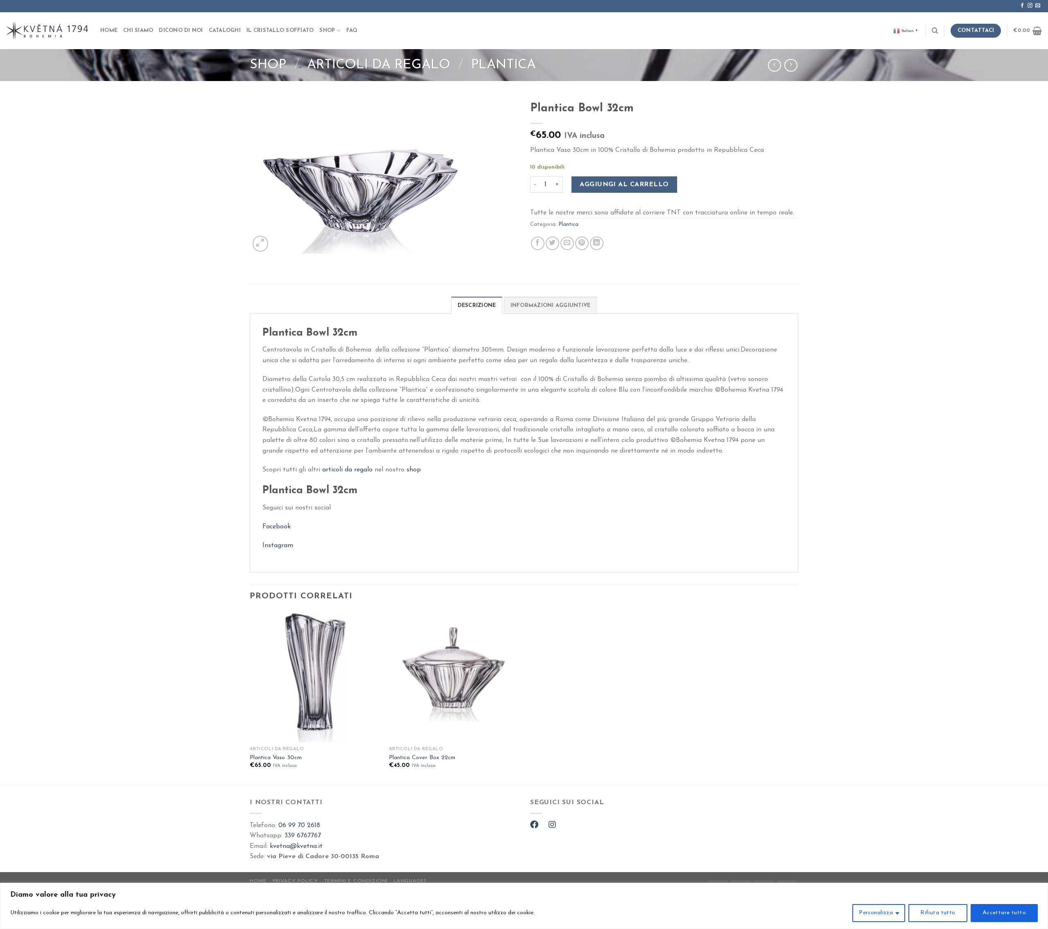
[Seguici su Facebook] (1022, 6)
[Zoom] (261, 244)
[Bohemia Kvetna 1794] (47, 30)
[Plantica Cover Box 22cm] (454, 676)
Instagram (277, 545)
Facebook (276, 526)
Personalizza (876, 913)
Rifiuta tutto (937, 913)
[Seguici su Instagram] (1030, 6)
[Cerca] (935, 30)
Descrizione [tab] (477, 305)
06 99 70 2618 (299, 825)
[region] (524, 906)
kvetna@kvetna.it (296, 846)
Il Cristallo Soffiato (280, 30)
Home (108, 30)
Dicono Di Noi (181, 30)
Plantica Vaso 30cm (276, 758)
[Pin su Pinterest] (582, 243)
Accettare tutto (1004, 913)
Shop (327, 30)
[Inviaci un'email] (1037, 6)
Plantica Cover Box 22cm (422, 758)
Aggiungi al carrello (624, 184)
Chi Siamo (138, 30)
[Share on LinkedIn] (596, 243)
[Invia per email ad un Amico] (567, 243)
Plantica (503, 65)
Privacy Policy (295, 881)
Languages (410, 881)
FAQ (352, 30)
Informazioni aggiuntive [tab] (550, 305)
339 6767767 (303, 835)
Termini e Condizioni (356, 881)
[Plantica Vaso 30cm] (315, 676)
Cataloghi (225, 30)
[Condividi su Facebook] (537, 243)
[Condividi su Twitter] (552, 243)
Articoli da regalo (378, 65)
